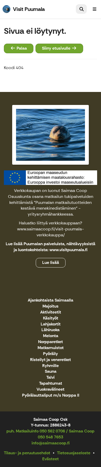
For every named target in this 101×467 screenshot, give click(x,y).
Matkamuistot (51, 347)
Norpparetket (50, 341)
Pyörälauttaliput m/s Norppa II (50, 395)
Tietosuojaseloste (73, 453)
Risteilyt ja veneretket (50, 359)
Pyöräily (50, 353)
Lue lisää (50, 262)
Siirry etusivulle (56, 48)
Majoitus (50, 306)
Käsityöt (50, 318)
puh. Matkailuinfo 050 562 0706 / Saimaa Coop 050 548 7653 (50, 434)
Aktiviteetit (50, 312)
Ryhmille (50, 365)
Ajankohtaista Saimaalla (50, 300)
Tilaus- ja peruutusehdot (27, 453)
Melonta (50, 335)
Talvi (50, 377)
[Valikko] (94, 9)
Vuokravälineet (50, 389)
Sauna (50, 371)
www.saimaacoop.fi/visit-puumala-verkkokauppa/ (50, 232)
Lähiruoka (50, 330)
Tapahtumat (50, 383)
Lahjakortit (51, 324)
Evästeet (50, 459)
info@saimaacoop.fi (51, 443)
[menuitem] (81, 9)
